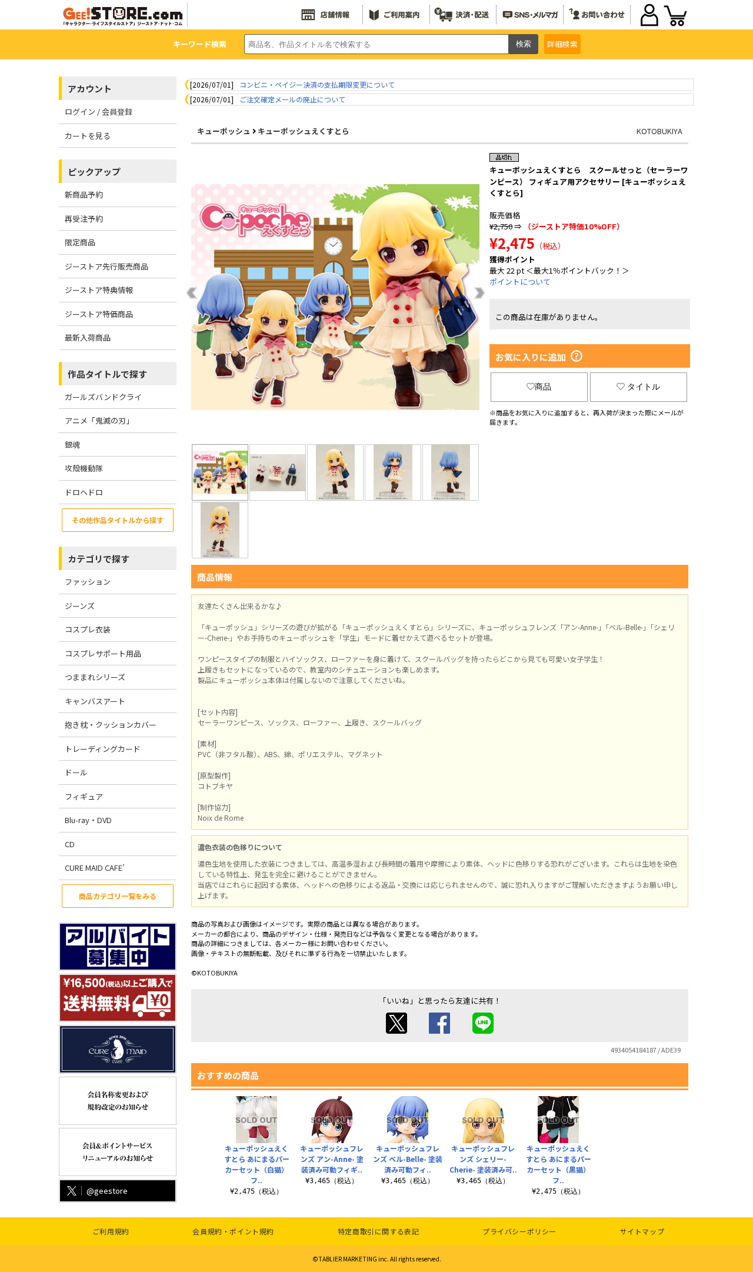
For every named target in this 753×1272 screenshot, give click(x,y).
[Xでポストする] (396, 1030)
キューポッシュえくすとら (303, 130)
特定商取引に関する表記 (378, 1231)
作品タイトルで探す (107, 374)
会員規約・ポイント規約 (233, 1231)
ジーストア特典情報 (99, 289)
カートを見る (88, 135)
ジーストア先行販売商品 (106, 266)
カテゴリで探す (98, 558)
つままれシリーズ (95, 676)
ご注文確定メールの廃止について (292, 99)
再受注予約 (84, 218)
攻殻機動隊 (84, 468)
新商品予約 (84, 194)
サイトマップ (642, 1231)
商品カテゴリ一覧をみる (117, 896)
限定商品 (80, 242)
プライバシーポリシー (519, 1231)
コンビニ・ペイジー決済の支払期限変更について (317, 84)
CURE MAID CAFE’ (95, 867)
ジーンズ (80, 605)
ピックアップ (94, 171)
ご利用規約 (110, 1231)
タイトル (643, 386)
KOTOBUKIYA (659, 130)
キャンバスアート (95, 701)
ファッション (88, 581)
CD (70, 844)
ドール (76, 772)
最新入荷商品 (88, 337)
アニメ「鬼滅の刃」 (99, 420)
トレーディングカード (103, 748)
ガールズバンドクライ (103, 396)
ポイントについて (520, 281)
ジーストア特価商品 (99, 313)
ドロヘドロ (84, 492)
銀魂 (72, 444)
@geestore (107, 1190)
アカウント (90, 88)
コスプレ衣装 (88, 629)
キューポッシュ (224, 130)
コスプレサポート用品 (103, 653)
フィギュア (84, 796)
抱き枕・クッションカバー (110, 724)
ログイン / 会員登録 (98, 111)
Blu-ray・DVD (88, 819)
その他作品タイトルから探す (118, 520)
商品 (543, 386)
